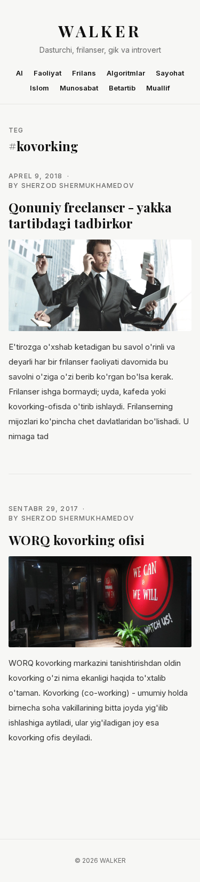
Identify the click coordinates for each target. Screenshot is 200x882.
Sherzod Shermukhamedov (77, 185)
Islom (39, 88)
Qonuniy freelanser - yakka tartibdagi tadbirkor (90, 215)
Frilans (84, 73)
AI (19, 73)
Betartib (122, 88)
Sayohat (170, 73)
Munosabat (79, 88)
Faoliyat (47, 73)
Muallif (158, 88)
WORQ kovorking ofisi (77, 539)
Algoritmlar (126, 73)
